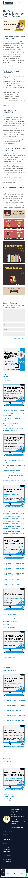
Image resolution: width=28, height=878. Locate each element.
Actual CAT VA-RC (7, 839)
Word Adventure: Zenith (9, 624)
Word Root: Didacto (8, 765)
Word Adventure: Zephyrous (10, 618)
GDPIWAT (5, 374)
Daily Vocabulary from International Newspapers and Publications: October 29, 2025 (14, 532)
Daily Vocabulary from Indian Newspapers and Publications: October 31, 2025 (13, 564)
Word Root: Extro (7, 752)
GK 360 (4, 378)
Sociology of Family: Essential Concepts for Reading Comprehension (14, 466)
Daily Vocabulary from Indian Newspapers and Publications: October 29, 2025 (13, 583)
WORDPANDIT (6, 381)
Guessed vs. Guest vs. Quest (10, 664)
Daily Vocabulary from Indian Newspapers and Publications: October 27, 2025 (13, 578)
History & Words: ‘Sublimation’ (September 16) (14, 716)
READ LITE (5, 376)
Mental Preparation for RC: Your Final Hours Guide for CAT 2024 (14, 424)
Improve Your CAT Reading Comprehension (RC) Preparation (14, 414)
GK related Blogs (7, 798)
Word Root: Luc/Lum (8, 755)
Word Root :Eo (6, 758)
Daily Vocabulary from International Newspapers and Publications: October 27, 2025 (14, 527)
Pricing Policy (6, 851)
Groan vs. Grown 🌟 (8, 667)
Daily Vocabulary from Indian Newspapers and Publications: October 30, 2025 (13, 569)
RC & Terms (6, 837)
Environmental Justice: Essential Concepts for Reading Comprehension (14, 481)
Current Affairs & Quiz (8, 796)
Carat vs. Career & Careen (9, 657)
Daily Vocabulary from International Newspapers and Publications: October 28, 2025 (14, 522)
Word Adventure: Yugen (9, 627)
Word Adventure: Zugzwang (10, 614)
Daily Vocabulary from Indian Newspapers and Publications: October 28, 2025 (13, 574)
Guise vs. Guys (6, 660)
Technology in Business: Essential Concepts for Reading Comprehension (12, 471)
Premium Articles (7, 801)
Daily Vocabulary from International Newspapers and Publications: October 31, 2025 (14, 512)
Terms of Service (7, 846)
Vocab (4, 836)
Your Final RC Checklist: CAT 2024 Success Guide (13, 419)
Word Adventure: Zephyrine (10, 621)
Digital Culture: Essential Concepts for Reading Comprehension (13, 461)
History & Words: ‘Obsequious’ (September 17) (14, 701)
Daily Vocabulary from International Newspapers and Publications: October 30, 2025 (14, 517)
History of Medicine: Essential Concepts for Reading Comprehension (13, 476)
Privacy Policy (6, 848)
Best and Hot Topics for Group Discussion (13, 410)
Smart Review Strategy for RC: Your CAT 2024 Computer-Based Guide (13, 429)
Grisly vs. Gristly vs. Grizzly (10, 670)
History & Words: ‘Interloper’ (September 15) (13, 721)
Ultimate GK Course (8, 794)
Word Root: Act (7, 761)
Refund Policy (6, 849)
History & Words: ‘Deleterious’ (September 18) (14, 706)
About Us (5, 834)
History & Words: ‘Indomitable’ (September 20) (14, 711)
